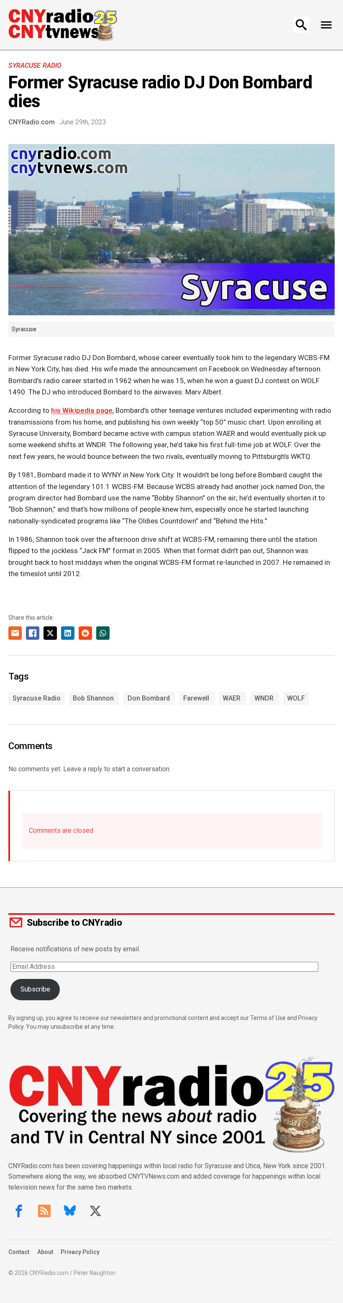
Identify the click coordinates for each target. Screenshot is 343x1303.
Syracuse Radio (34, 66)
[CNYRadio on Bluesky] (69, 1210)
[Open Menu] (326, 24)
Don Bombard (149, 698)
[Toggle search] (301, 25)
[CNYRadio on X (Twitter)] (95, 1210)
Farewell (196, 698)
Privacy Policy (80, 1252)
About (45, 1252)
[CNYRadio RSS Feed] (44, 1210)
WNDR (264, 698)
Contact (18, 1252)
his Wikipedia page (82, 410)
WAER (232, 698)
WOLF (296, 698)
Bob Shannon (93, 698)
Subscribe (35, 989)
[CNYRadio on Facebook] (18, 1210)
